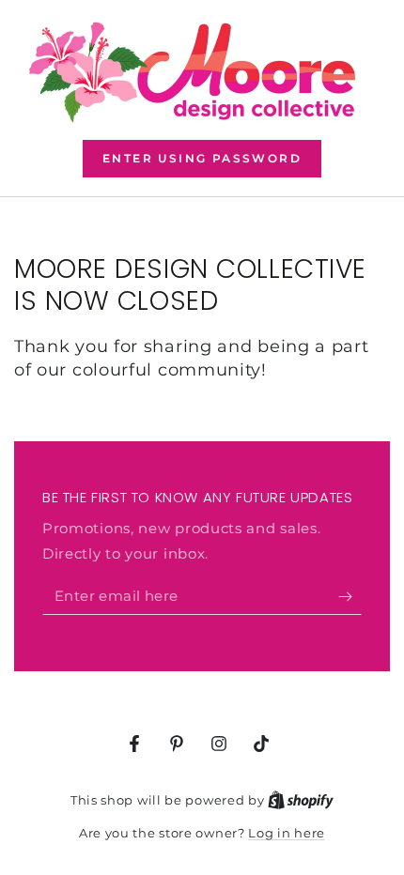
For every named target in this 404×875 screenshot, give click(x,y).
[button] (202, 158)
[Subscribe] (350, 596)
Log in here (286, 832)
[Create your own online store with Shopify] (301, 799)
